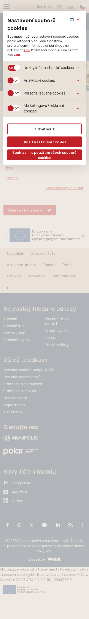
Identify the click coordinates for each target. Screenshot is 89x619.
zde (27, 50)
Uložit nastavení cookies (45, 142)
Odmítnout (44, 129)
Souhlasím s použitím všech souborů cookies (44, 155)
